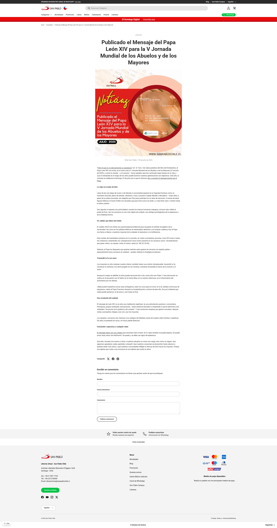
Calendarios (96, 15)
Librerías (115, 15)
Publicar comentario (107, 419)
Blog (207, 2)
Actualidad (49, 25)
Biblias (86, 15)
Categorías (45, 15)
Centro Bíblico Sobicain (138, 477)
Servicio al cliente (50, 490)
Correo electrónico (103, 390)
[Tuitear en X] (108, 358)
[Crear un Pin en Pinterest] (117, 358)
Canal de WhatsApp (137, 481)
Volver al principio (138, 442)
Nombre (99, 379)
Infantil (106, 15)
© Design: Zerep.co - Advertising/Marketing (223, 518)
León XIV (138, 35)
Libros (79, 15)
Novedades (59, 15)
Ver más (78, 2)
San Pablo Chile (50, 518)
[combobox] (146, 8)
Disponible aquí (149, 19)
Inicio (42, 25)
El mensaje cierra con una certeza (109, 333)
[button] (234, 8)
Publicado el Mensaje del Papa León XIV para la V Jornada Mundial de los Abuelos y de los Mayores (84, 25)
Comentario (101, 400)
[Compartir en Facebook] (113, 358)
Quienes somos (135, 472)
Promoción (70, 15)
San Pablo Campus (218, 2)
